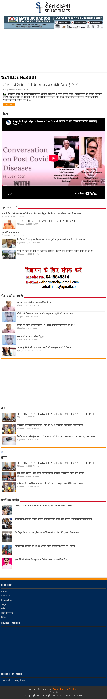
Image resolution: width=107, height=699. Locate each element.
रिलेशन (4, 609)
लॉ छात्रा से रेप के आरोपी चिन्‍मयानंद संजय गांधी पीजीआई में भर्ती (40, 85)
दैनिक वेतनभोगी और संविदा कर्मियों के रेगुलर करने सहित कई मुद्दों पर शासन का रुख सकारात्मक (53, 519)
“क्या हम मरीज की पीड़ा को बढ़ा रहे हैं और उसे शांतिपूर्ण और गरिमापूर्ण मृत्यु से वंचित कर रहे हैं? (55, 251)
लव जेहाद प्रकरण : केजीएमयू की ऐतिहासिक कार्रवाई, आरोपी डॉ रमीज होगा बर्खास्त (50, 473)
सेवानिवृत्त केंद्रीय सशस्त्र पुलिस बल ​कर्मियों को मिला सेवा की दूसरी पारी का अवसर (48, 533)
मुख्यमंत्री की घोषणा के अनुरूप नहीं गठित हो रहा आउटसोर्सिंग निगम (41, 559)
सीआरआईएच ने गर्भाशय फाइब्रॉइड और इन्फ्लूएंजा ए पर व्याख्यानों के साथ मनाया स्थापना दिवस (55, 414)
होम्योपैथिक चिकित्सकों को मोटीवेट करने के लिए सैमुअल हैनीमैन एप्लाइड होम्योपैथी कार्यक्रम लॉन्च (41, 213)
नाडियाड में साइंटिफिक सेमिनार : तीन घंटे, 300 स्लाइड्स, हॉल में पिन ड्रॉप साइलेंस (50, 425)
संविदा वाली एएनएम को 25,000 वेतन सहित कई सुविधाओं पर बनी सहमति (45, 546)
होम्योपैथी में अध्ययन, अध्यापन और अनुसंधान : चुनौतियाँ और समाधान (45, 314)
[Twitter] (53, 692)
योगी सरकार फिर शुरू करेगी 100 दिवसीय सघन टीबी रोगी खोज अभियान (47, 221)
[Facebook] (50, 692)
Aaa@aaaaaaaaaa (11, 232)
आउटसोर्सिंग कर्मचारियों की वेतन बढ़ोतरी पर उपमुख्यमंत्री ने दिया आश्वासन (44, 506)
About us (5, 596)
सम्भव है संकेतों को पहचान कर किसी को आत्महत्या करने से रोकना (44, 348)
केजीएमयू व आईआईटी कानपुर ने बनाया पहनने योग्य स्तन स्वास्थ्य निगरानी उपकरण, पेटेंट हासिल (56, 437)
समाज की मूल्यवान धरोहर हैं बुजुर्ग (30, 336)
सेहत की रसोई (7, 613)
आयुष (3, 604)
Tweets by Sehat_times (13, 680)
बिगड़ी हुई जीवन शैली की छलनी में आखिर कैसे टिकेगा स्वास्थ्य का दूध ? (46, 325)
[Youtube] (56, 692)
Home (4, 591)
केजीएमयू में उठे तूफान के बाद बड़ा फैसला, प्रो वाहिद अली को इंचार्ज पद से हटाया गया (51, 240)
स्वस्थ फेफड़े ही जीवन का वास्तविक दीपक (34, 302)
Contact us (6, 600)
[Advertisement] (53, 49)
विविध (3, 617)
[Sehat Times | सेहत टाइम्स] (53, 7)
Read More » (9, 105)
